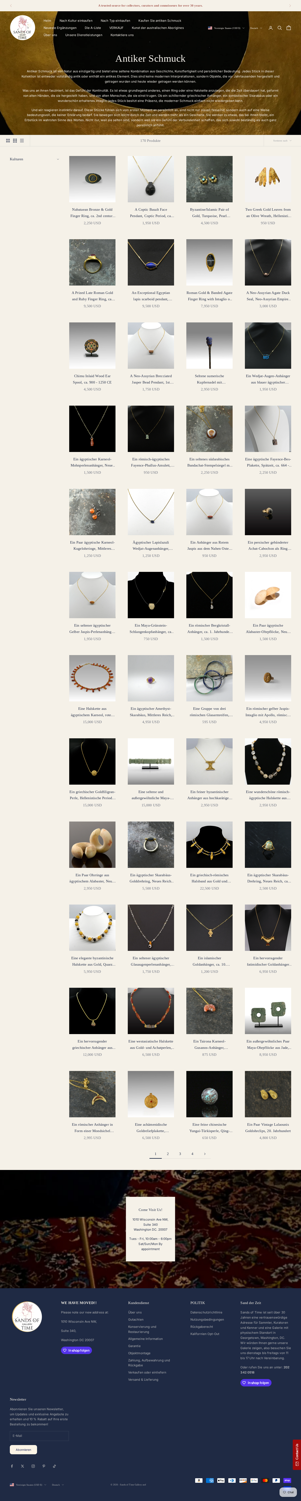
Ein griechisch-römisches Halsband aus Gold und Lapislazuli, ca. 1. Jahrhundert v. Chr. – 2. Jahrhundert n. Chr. (209, 878)
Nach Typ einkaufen (115, 21)
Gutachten (136, 1319)
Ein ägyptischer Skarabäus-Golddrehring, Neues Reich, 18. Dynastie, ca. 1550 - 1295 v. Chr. (150, 878)
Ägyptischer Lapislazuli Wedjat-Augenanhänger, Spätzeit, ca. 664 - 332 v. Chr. (151, 546)
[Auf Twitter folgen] (22, 1466)
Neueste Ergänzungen (60, 28)
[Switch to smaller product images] (15, 140)
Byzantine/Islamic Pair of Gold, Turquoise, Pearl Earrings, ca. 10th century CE (209, 213)
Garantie (134, 1346)
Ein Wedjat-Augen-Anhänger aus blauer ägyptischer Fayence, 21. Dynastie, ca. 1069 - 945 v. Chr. (268, 379)
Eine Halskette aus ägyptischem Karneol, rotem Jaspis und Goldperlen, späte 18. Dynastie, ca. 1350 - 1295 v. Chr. (92, 712)
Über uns (50, 35)
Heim (47, 21)
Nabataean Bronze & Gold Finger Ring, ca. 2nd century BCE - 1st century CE (92, 213)
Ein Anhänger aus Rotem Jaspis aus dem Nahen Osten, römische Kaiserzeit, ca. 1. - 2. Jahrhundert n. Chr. (209, 546)
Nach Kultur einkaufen (76, 21)
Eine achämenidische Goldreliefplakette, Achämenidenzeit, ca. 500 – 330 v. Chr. (151, 1128)
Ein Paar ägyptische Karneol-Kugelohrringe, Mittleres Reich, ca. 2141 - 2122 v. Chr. (92, 546)
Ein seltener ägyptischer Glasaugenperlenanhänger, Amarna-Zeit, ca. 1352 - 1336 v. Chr (151, 961)
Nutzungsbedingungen (207, 1319)
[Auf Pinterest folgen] (44, 1466)
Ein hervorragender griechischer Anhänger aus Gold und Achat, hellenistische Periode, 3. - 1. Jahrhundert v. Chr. (92, 1045)
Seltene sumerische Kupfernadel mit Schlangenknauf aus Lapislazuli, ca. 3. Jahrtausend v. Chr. (209, 379)
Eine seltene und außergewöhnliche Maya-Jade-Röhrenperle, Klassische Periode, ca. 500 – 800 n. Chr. (151, 795)
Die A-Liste (93, 28)
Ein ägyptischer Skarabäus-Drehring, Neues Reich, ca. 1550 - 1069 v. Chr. (268, 878)
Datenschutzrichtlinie (206, 1312)
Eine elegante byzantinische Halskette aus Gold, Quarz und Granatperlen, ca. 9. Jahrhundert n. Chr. (92, 961)
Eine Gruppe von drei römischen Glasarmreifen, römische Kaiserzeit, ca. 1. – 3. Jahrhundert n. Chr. (209, 712)
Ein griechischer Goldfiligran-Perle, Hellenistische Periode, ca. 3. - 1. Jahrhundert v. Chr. (92, 795)
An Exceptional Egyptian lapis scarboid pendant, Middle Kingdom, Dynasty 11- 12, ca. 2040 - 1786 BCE (151, 296)
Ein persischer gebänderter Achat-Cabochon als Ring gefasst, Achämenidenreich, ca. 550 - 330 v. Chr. (268, 546)
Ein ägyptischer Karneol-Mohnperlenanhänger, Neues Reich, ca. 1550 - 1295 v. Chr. (92, 463)
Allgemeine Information (145, 1339)
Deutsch (254, 28)
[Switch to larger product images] (8, 140)
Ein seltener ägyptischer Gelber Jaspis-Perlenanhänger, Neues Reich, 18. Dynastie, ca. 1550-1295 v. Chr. (92, 629)
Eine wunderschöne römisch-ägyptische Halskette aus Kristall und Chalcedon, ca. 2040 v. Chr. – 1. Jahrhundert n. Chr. (268, 795)
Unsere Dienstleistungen (83, 35)
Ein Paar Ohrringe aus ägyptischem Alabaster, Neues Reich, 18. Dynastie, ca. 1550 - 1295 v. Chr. (92, 878)
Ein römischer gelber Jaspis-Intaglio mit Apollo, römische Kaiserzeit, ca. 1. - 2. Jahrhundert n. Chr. (268, 712)
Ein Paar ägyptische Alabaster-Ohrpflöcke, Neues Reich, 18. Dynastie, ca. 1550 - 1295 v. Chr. (268, 629)
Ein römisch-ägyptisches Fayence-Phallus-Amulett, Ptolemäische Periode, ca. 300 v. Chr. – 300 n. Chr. (151, 463)
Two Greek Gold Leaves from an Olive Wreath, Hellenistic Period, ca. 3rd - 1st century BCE (268, 213)
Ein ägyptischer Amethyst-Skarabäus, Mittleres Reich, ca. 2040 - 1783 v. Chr (151, 712)
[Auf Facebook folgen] (12, 1466)
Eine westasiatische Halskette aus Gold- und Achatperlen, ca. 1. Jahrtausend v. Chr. (150, 1045)
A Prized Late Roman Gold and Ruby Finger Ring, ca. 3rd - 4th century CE (92, 296)
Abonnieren (23, 1449)
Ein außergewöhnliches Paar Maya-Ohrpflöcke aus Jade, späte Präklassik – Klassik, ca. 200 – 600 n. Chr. (268, 1045)
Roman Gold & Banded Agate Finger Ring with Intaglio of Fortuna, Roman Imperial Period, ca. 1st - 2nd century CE (209, 296)
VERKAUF (116, 28)
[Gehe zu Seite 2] (205, 1153)
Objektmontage (139, 1353)
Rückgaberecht (201, 1327)
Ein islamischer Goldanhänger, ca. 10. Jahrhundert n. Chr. (209, 961)
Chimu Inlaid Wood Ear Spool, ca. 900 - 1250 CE (92, 379)
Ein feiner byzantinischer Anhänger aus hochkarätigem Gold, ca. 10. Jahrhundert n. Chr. (209, 795)
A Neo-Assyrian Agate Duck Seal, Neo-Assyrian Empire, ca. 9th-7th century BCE (268, 296)
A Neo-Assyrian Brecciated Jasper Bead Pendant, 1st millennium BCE (151, 379)
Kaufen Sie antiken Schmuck (159, 21)
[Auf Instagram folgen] (33, 1466)
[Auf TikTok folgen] (54, 1466)
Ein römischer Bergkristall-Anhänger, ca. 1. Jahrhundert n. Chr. (209, 629)
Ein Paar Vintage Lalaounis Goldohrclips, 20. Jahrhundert (268, 1127)
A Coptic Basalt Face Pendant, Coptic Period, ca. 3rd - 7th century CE (151, 213)
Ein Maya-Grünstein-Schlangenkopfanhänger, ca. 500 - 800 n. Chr (151, 629)
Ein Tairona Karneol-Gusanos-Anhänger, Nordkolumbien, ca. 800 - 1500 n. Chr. (209, 1045)
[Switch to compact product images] (22, 140)
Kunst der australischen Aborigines (158, 28)
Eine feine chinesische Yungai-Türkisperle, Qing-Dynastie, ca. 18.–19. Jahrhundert (209, 1128)
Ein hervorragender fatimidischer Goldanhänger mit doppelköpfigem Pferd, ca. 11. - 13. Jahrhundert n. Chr (268, 961)
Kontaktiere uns (122, 35)
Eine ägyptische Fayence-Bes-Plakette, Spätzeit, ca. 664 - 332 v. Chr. (268, 463)
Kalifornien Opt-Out (205, 1334)
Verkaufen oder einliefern (147, 1372)
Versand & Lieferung (143, 1380)
